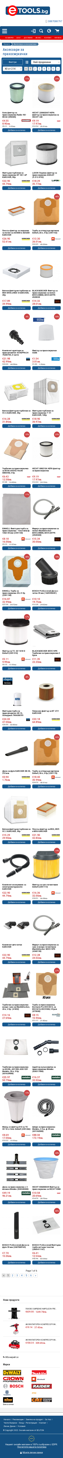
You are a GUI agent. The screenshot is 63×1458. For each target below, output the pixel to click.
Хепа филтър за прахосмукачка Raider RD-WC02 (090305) (14, 115)
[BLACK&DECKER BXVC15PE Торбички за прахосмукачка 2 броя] (46, 631)
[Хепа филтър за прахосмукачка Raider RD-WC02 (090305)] (16, 93)
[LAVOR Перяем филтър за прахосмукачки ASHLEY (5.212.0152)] (46, 153)
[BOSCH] (17, 1386)
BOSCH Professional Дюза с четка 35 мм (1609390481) (45, 592)
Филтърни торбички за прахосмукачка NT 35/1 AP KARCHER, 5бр (14, 175)
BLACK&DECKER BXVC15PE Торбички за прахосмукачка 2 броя (46, 653)
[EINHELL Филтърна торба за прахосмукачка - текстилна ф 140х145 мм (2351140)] (16, 509)
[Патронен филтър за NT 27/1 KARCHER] (46, 691)
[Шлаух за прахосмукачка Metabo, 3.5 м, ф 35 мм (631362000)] (46, 1107)
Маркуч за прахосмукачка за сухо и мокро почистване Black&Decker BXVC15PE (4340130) (45, 948)
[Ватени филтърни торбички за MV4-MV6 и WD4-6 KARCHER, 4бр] (16, 271)
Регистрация (31, 1423)
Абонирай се (12, 1357)
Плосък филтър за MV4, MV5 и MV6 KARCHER (45, 830)
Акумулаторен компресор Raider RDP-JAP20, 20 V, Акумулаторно (41, 1324)
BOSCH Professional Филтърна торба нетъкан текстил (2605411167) (46, 1247)
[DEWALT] (17, 1372)
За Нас (48, 1419)
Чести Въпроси (10, 1423)
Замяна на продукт (34, 1419)
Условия (21, 1426)
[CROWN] (17, 1379)
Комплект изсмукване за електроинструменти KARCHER (14, 887)
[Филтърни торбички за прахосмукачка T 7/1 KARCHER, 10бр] (46, 391)
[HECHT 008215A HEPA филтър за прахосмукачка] (46, 449)
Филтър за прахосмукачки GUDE (44, 352)
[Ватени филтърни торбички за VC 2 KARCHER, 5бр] (16, 809)
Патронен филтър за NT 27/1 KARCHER (45, 712)
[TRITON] (17, 1400)
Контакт (42, 1423)
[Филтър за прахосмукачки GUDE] (46, 331)
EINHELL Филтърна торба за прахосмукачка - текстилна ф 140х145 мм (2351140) (16, 531)
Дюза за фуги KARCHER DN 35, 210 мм (16, 772)
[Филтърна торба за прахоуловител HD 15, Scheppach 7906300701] (16, 691)
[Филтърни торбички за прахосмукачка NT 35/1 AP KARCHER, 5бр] (16, 153)
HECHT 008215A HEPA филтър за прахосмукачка (46, 469)
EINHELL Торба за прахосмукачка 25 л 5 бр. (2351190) (14, 593)
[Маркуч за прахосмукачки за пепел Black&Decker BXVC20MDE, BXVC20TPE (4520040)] (46, 509)
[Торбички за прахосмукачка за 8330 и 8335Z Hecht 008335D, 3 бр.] (16, 449)
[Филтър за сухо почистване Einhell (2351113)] (46, 865)
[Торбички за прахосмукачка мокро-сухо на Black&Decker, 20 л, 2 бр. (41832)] (16, 985)
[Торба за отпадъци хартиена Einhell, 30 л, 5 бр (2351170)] (46, 751)
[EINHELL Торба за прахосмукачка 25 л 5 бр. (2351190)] (16, 571)
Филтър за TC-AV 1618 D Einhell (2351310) (13, 652)
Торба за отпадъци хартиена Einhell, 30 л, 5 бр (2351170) (45, 772)
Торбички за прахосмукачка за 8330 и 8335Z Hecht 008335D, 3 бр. (15, 470)
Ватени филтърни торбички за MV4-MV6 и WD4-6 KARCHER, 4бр (16, 293)
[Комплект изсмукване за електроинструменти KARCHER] (16, 865)
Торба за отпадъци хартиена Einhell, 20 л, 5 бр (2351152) (45, 232)
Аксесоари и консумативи (25, 44)
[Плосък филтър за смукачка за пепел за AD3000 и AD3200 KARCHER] (16, 211)
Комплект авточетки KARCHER (12, 946)
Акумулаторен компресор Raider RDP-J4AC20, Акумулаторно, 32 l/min (41, 1340)
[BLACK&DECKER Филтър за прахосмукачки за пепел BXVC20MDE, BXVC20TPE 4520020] (46, 271)
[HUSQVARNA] (17, 1393)
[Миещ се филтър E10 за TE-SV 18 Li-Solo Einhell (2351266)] (16, 1107)
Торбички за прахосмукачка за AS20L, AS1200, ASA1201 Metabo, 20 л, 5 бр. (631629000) (15, 1070)
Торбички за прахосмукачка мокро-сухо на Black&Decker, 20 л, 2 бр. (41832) (16, 1007)
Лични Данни (9, 1426)
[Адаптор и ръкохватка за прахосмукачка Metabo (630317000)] (46, 1047)
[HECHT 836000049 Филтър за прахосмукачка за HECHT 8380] (46, 1167)
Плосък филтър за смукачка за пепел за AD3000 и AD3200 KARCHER (16, 233)
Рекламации (18, 1419)
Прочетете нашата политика (31, 1447)
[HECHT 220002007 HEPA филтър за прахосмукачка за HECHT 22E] (46, 93)
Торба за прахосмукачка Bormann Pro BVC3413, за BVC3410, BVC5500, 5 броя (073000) (44, 1008)
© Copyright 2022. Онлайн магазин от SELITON (23, 1430)
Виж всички (8, 1404)
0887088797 (55, 21)
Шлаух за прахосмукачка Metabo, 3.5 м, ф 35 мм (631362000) (43, 1129)
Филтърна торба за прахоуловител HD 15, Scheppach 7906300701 (13, 713)
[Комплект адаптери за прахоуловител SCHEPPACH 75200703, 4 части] (16, 331)
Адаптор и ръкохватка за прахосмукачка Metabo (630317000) (44, 1069)
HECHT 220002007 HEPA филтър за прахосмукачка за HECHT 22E (45, 115)
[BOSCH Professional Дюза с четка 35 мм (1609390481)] (46, 571)
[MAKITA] (45, 1372)
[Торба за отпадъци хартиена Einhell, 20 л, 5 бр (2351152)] (46, 211)
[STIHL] (45, 1393)
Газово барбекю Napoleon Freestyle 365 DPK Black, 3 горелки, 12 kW (41, 1309)
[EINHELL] (45, 1379)
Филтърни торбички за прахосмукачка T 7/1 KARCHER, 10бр (42, 413)
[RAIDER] (45, 1386)
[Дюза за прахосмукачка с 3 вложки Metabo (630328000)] (16, 1167)
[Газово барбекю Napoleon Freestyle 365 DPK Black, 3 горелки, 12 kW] (14, 1313)
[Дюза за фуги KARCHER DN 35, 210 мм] (16, 751)
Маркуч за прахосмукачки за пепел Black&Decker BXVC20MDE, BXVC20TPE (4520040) (45, 532)
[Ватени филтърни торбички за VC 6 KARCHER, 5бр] (16, 391)
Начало (7, 44)
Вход (21, 1423)
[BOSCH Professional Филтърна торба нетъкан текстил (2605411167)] (46, 1225)
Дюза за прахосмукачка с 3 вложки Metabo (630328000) (15, 1188)
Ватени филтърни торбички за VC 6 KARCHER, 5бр (16, 412)
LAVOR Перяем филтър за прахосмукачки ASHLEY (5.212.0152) (44, 175)
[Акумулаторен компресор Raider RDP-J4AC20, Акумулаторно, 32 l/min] (14, 1344)
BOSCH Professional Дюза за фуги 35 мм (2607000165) (15, 1246)
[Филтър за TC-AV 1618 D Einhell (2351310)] (16, 631)
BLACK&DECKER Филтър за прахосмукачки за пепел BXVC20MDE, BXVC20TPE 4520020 (44, 294)
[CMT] (45, 1400)
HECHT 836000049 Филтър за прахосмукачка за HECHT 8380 (46, 1188)
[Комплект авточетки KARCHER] (16, 925)
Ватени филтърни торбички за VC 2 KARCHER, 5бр (16, 830)
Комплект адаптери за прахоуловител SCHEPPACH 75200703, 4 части (15, 353)
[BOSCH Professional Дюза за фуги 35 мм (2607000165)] (16, 1225)
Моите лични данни (33, 1452)
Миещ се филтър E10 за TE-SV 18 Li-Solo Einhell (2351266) (16, 1128)
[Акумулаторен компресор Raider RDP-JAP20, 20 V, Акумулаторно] (14, 1329)
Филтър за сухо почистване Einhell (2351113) (45, 886)
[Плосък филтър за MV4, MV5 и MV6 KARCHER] (46, 809)
